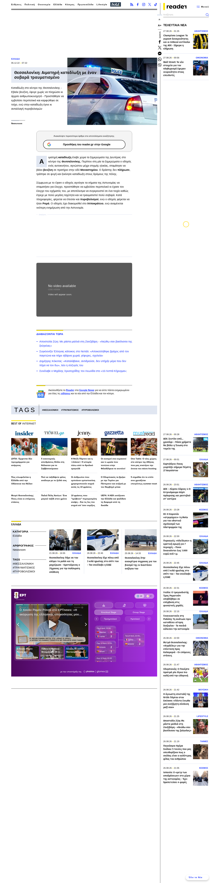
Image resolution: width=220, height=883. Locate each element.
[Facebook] (137, 4)
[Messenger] (159, 53)
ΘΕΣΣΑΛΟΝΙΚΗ (50, 410)
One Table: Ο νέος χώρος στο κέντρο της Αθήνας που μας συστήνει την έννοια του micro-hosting (144, 463)
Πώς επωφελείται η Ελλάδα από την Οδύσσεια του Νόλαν (21, 480)
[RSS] (131, 4)
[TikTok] (155, 4)
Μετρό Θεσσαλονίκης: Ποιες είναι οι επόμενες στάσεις (23, 498)
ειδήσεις (65, 393)
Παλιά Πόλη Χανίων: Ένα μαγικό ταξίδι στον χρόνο (54, 497)
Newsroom (19, 549)
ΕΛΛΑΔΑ (15, 59)
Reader (70, 390)
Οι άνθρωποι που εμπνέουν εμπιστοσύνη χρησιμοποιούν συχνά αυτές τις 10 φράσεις (83, 482)
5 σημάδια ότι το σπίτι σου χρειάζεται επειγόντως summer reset (144, 480)
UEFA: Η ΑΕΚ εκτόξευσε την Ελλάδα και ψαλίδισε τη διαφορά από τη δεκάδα (113, 500)
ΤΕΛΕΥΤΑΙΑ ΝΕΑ (175, 25)
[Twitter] (149, 4)
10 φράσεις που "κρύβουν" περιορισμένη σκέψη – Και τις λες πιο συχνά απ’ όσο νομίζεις (84, 500)
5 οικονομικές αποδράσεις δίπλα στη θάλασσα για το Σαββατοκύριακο (52, 463)
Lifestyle (102, 4)
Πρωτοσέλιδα (86, 4)
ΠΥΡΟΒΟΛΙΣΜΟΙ (91, 410)
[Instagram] (143, 4)
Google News (86, 390)
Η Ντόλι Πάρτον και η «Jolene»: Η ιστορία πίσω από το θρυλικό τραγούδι (82, 463)
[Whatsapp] (159, 59)
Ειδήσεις (16, 4)
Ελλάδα (57, 4)
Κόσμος (70, 4)
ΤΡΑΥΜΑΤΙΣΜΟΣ (70, 410)
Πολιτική (30, 4)
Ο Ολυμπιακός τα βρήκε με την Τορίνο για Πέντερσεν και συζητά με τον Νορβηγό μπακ (113, 482)
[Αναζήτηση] (207, 14)
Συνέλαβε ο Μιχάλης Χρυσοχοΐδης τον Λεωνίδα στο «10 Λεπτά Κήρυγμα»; (83, 370)
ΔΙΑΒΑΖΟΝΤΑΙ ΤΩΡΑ (49, 334)
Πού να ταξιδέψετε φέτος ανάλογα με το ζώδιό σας (54, 479)
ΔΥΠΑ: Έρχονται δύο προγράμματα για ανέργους (21, 461)
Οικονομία (44, 4)
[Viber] (159, 65)
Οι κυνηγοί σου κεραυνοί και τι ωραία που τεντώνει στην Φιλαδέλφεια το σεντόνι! (113, 463)
